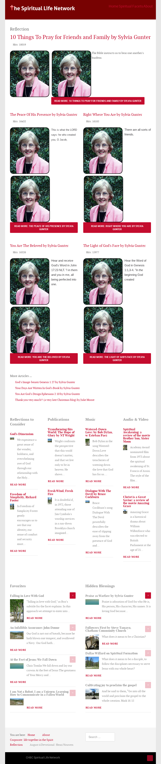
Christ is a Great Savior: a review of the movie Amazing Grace (136, 501)
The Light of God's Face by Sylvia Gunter (114, 245)
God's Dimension (21, 434)
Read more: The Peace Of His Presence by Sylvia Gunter (43, 227)
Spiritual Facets (131, 6)
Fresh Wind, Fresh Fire (60, 492)
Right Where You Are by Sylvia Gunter (112, 114)
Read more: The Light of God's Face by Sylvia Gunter (117, 358)
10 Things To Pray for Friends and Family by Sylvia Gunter (80, 37)
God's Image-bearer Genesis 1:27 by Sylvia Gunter (45, 382)
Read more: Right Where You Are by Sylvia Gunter (117, 227)
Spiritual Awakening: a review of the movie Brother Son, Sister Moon (136, 435)
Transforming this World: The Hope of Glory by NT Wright (61, 432)
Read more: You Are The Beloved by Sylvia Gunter (44, 358)
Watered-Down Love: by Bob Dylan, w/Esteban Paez (99, 432)
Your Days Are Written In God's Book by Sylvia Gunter (47, 388)
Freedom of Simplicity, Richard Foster (23, 497)
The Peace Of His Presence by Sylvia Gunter (43, 114)
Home (113, 6)
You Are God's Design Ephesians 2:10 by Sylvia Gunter (47, 394)
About (148, 6)
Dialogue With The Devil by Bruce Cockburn (98, 494)
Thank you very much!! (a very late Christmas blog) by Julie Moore (54, 400)
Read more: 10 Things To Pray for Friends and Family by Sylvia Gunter (97, 100)
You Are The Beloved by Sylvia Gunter (39, 245)
